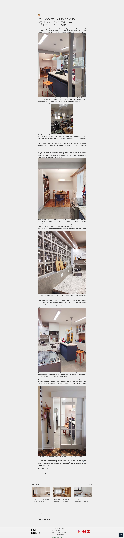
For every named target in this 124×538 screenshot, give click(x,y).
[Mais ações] (85, 15)
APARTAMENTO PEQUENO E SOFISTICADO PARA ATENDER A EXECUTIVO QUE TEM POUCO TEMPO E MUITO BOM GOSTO (62, 500)
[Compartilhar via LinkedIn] (45, 473)
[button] (90, 6)
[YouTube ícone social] (88, 531)
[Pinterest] (84, 531)
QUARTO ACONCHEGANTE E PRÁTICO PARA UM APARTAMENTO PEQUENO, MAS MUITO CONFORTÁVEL (41, 500)
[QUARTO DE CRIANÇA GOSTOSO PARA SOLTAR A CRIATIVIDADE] (83, 492)
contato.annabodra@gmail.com (59, 532)
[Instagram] (80, 531)
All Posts (34, 6)
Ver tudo (90, 484)
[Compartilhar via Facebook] (38, 473)
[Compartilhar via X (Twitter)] (41, 473)
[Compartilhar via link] (48, 473)
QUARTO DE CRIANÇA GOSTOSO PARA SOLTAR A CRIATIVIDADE (82, 500)
